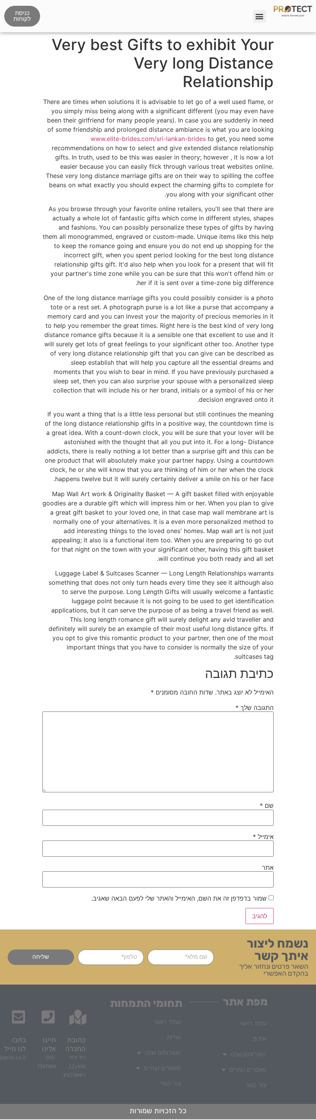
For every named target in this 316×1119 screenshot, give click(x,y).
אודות (259, 1038)
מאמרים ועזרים (247, 1069)
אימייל (263, 837)
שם (267, 805)
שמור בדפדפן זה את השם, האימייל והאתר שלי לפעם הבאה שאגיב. (179, 898)
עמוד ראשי (253, 1023)
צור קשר (255, 1085)
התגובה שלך (254, 708)
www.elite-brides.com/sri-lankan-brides (148, 139)
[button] (259, 16)
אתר (268, 867)
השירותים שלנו (248, 1054)
